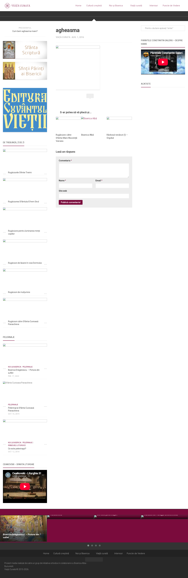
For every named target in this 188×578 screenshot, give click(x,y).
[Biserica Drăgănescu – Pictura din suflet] (25, 356)
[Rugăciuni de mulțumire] (25, 281)
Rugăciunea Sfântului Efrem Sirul (23, 201)
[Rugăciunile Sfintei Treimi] (25, 161)
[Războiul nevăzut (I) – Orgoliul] (119, 124)
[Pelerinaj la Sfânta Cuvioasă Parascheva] (25, 393)
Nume (62, 180)
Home (78, 5)
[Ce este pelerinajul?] (25, 431)
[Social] (178, 567)
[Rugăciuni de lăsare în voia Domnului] (25, 251)
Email (98, 180)
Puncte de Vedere (171, 5)
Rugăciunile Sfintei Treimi (20, 172)
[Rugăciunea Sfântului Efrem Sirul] (25, 190)
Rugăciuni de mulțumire (19, 292)
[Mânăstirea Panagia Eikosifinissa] (164, 517)
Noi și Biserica (116, 5)
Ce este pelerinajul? (17, 448)
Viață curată (136, 5)
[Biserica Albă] (93, 124)
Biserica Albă (87, 135)
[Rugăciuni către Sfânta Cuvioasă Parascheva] (25, 310)
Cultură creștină (94, 5)
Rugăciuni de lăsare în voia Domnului (25, 263)
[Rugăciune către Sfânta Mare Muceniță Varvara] (68, 124)
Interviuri (154, 5)
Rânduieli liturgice (17, 445)
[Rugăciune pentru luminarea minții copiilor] (25, 219)
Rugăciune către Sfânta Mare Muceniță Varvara (66, 138)
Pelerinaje (28, 367)
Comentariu (65, 160)
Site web (63, 191)
